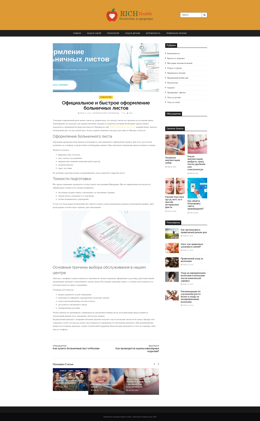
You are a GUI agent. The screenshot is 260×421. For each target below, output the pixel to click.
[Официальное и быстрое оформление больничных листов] (106, 67)
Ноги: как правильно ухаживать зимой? (192, 245)
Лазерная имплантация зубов (172, 160)
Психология (113, 33)
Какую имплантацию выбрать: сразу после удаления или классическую (138, 383)
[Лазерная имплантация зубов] (175, 144)
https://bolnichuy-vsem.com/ (123, 127)
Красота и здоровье (176, 58)
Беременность (153, 33)
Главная (77, 33)
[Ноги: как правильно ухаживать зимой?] (172, 248)
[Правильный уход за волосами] (172, 262)
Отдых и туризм (174, 68)
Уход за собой (94, 33)
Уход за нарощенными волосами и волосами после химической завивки (193, 277)
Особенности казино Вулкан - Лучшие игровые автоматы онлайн (70, 380)
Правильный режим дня (177, 78)
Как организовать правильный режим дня (194, 231)
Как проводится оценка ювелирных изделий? (137, 349)
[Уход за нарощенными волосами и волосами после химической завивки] (172, 277)
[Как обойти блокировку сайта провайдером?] (197, 188)
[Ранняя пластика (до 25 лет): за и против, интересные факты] (175, 186)
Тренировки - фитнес (176, 92)
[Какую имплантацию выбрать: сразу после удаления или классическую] (197, 144)
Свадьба (171, 87)
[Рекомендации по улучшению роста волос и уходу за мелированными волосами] (172, 295)
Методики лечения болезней (179, 63)
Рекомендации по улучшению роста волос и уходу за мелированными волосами (191, 296)
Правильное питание (176, 33)
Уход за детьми (132, 33)
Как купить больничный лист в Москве (76, 347)
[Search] (204, 15)
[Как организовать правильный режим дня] (172, 234)
